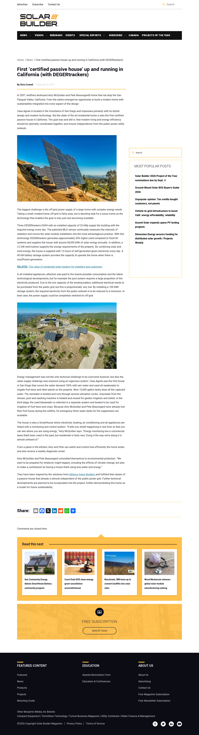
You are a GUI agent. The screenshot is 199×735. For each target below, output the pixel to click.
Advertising (144, 681)
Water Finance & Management (138, 716)
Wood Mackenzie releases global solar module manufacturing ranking (157, 584)
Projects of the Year (156, 35)
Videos (39, 35)
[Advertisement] (152, 326)
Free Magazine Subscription (153, 694)
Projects (21, 694)
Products (22, 688)
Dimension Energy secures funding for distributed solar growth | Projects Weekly (156, 239)
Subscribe (37, 4)
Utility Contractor (110, 716)
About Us (143, 675)
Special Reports (90, 35)
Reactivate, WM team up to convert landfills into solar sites (117, 584)
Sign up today (99, 631)
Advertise (22, 4)
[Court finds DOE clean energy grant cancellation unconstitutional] (80, 563)
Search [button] (164, 4)
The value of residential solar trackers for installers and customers (60, 267)
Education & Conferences (96, 681)
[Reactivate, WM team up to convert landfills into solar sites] (119, 563)
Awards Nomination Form (96, 675)
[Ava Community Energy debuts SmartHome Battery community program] (40, 563)
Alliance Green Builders (82, 474)
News (23, 35)
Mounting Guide (26, 701)
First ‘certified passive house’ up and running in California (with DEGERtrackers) (70, 72)
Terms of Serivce (95, 723)
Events (70, 35)
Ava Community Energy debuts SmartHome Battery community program (38, 584)
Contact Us (54, 4)
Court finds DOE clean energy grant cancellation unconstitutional (79, 584)
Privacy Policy (74, 723)
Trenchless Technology (54, 716)
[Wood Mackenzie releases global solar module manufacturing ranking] (159, 563)
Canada (134, 35)
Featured (22, 675)
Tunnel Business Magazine (84, 716)
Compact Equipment (28, 716)
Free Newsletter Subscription (154, 701)
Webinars (56, 35)
